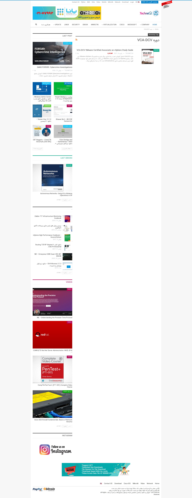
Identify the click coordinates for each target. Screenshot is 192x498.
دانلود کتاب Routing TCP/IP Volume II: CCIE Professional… (48, 246)
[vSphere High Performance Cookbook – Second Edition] (67, 237)
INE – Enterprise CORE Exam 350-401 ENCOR (48, 255)
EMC (88, 2)
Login (132, 2)
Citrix (93, 2)
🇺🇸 (101, 483)
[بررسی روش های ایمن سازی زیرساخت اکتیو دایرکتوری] (67, 228)
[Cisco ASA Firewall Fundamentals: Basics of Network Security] (52, 404)
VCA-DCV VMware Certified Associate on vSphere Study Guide (105, 50)
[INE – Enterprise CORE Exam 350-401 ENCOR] (67, 256)
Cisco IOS (127, 483)
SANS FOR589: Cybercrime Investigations (54, 67)
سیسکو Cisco (67, 392)
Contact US (75, 2)
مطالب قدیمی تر (66, 149)
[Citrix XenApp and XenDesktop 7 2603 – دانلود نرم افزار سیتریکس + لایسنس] (63, 131)
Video (98, 2)
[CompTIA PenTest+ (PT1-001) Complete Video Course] (52, 369)
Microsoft (132, 24)
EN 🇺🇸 (138, 2)
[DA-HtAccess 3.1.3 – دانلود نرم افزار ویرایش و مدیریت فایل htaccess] (67, 266)
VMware (47, 106)
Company (145, 24)
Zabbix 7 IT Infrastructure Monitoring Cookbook (48, 217)
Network (117, 2)
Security (76, 24)
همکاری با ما (45, 24)
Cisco (122, 24)
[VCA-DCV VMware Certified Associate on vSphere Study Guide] (147, 56)
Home (155, 24)
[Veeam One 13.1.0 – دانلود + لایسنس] (42, 110)
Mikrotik (110, 2)
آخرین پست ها (38, 149)
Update (58, 24)
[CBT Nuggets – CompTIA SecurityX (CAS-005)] (42, 131)
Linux (66, 24)
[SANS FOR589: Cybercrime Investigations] (52, 53)
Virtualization (109, 24)
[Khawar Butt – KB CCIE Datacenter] (63, 110)
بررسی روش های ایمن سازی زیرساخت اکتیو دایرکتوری (47, 227)
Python (83, 2)
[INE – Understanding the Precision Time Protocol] (52, 302)
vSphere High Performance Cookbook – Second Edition (47, 236)
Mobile (104, 2)
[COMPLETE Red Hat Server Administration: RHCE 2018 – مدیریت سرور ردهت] (52, 335)
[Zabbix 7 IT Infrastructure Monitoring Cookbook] (67, 218)
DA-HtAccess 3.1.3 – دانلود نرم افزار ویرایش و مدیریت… (49, 265)
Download (125, 2)
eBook (85, 24)
